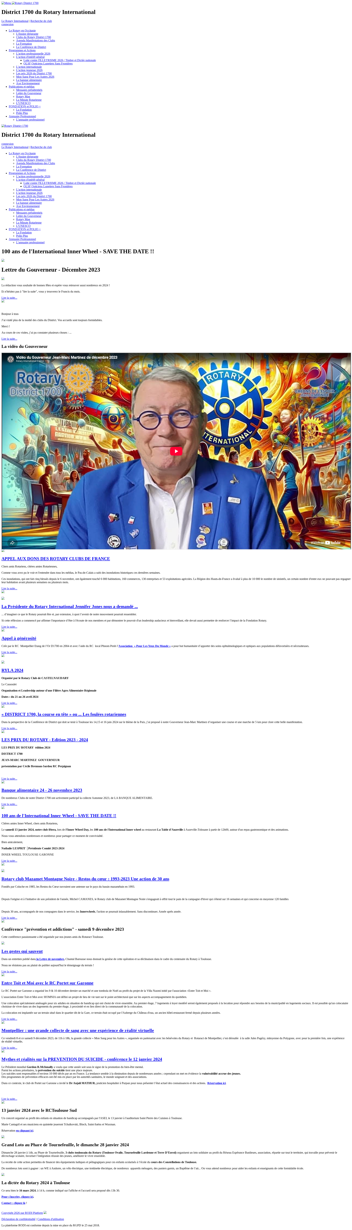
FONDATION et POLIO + (25, 106)
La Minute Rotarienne (29, 99)
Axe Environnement (28, 83)
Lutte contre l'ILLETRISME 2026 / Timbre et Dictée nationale (59, 60)
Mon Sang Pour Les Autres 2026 (35, 76)
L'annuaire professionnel (30, 119)
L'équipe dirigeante (27, 33)
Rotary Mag (23, 96)
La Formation (24, 43)
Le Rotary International (14, 21)
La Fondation (24, 109)
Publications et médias (21, 86)
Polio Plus (22, 113)
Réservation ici (216, 1083)
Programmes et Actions (22, 50)
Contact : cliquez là (13, 1203)
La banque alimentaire (29, 80)
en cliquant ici (24, 1130)
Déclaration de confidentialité (18, 1219)
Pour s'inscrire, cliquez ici (17, 1196)
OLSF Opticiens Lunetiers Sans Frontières (48, 63)
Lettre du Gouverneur (28, 93)
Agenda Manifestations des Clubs (35, 40)
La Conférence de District (31, 47)
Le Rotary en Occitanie (22, 30)
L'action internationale (29, 66)
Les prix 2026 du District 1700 (34, 73)
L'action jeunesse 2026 (29, 70)
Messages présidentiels (29, 89)
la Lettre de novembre (50, 959)
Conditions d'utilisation (50, 1219)
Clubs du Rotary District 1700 (33, 37)
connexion (7, 24)
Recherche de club (41, 21)
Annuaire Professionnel (22, 116)
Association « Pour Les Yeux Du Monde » (144, 646)
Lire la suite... (9, 297)
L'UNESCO (23, 103)
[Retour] (154, 251)
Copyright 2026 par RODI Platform (22, 1212)
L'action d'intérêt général (30, 56)
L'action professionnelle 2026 (33, 53)
